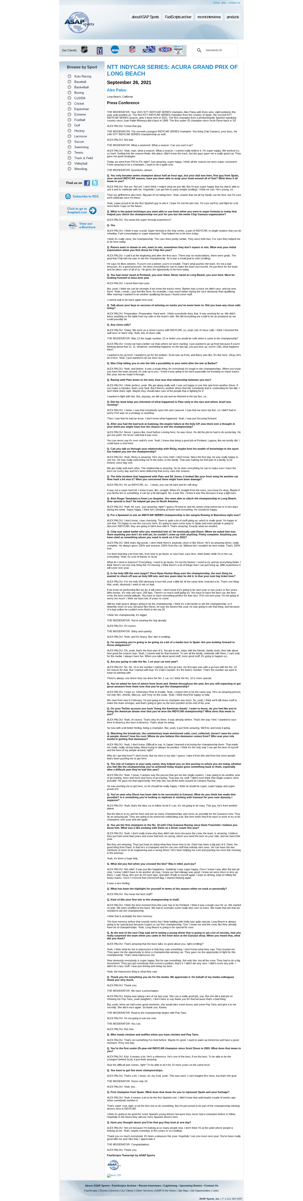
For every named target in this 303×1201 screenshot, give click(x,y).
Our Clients (127, 1190)
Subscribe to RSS (86, 196)
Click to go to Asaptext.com (77, 210)
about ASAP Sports (145, 17)
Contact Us (211, 1185)
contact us (234, 2)
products (233, 17)
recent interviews (209, 17)
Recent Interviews (150, 1185)
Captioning (170, 1185)
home (216, 2)
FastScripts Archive (124, 1185)
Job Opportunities (200, 1190)
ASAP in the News (165, 1190)
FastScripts (91, 1190)
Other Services (144, 1190)
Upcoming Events (191, 1185)
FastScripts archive (178, 17)
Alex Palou (116, 90)
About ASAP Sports (97, 1185)
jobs (224, 2)
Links (216, 1190)
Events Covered (109, 1190)
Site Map (183, 1190)
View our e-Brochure (87, 225)
